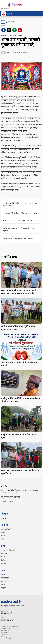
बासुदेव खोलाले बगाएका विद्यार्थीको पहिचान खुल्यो (18, 238)
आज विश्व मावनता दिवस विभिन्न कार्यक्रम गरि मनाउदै (18, 220)
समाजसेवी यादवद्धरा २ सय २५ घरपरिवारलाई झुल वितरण (20, 471)
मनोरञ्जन (3, 581)
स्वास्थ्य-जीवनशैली (6, 529)
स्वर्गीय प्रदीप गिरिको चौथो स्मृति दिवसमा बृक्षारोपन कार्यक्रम (21, 213)
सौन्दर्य (3, 539)
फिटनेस (3, 535)
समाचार (19, 35)
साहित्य (3, 588)
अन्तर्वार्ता (4, 563)
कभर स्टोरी (4, 553)
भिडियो (3, 560)
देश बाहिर (4, 574)
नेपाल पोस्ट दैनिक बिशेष (8, 35)
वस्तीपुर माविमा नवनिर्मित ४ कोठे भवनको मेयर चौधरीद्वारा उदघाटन (20, 229)
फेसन (3, 532)
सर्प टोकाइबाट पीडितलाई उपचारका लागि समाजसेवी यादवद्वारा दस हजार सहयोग (21, 204)
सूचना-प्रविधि (5, 578)
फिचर (3, 557)
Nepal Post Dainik (11, 602)
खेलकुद (3, 518)
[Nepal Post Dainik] (3, 13)
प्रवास (3, 584)
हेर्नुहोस (11, 501)
